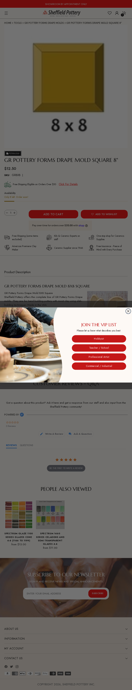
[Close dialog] (128, 311)
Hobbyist (99, 339)
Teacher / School (99, 348)
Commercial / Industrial (99, 366)
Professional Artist (99, 357)
